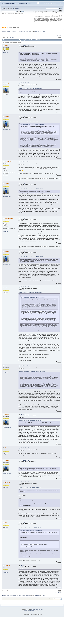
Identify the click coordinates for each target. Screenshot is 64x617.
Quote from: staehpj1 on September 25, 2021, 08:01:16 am (30, 292)
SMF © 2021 (31, 610)
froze (6, 45)
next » (61, 35)
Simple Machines (38, 610)
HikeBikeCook (8, 161)
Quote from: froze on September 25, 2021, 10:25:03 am (30, 420)
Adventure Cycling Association (37, 609)
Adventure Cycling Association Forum (16, 3)
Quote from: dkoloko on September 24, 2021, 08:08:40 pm (30, 88)
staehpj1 (6, 83)
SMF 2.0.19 (26, 610)
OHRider (7, 565)
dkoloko (6, 448)
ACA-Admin (37, 31)
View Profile (5, 52)
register (17, 8)
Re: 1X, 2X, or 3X (25, 45)
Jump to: (50, 598)
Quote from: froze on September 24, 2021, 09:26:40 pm (30, 121)
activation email (13, 9)
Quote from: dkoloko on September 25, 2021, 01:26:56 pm (30, 466)
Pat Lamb (7, 482)
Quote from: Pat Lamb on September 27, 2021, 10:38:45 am (31, 527)
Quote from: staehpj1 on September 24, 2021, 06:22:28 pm (32, 124)
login (13, 8)
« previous (57, 35)
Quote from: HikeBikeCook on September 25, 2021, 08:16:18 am (32, 188)
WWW (9, 95)
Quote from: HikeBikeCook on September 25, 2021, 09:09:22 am (32, 256)
